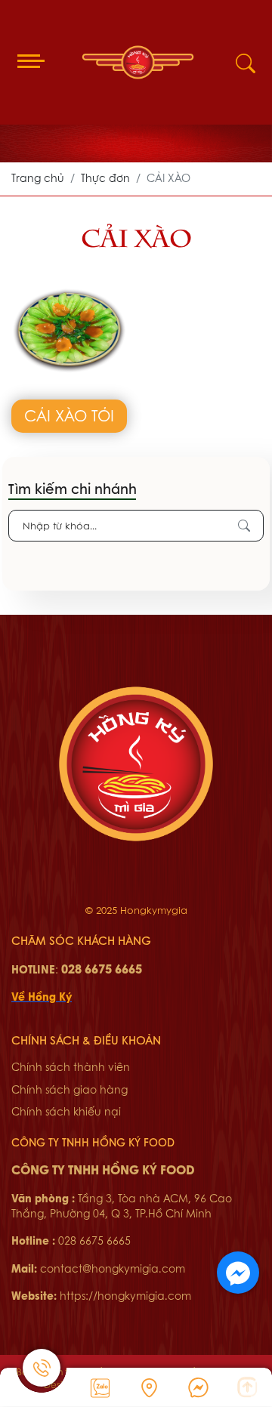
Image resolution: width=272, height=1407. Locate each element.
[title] (100, 1387)
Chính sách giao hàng (69, 1089)
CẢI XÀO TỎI (69, 416)
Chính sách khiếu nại (66, 1111)
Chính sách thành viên (70, 1067)
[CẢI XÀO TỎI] (69, 278)
